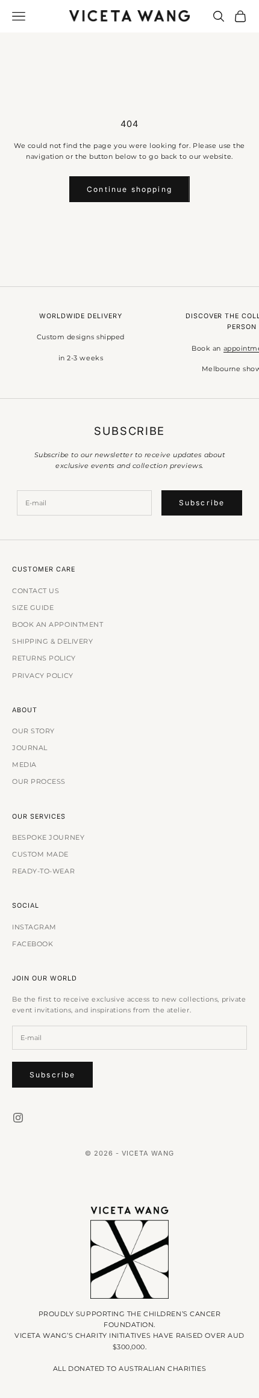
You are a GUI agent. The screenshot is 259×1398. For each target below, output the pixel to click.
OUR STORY (33, 731)
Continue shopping (129, 189)
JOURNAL (30, 748)
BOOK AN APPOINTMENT (57, 624)
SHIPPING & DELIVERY (52, 641)
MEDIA (24, 764)
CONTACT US (36, 591)
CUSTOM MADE (40, 854)
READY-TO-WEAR (43, 871)
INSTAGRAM (34, 927)
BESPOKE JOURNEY (48, 837)
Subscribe (202, 502)
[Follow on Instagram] (18, 1118)
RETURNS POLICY (44, 658)
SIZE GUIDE (33, 607)
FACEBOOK (32, 944)
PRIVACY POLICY (42, 675)
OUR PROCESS (39, 781)
